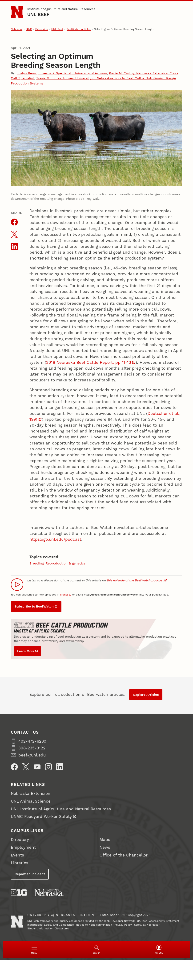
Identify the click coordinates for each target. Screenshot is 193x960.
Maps (105, 839)
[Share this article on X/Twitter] (14, 234)
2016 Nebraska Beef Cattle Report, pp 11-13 (88, 362)
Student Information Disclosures (48, 928)
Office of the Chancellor (124, 855)
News (105, 847)
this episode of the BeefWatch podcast (135, 580)
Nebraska (16, 29)
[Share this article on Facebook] (14, 222)
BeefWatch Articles (79, 29)
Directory (20, 839)
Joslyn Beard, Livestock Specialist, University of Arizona (62, 73)
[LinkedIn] (59, 766)
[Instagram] (48, 766)
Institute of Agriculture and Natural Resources (61, 9)
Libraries (19, 862)
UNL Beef (38, 14)
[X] (25, 766)
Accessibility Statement (164, 921)
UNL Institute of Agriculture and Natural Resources (61, 809)
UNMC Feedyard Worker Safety (41, 816)
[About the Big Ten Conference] (19, 892)
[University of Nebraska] (49, 892)
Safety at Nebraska (146, 924)
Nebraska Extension (30, 793)
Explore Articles (146, 694)
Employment (23, 847)
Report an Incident (30, 874)
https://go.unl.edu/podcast (55, 539)
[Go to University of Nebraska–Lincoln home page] (17, 12)
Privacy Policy (123, 924)
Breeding (36, 563)
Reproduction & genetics (65, 563)
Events (17, 855)
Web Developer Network (119, 921)
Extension (41, 29)
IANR (29, 29)
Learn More (25, 651)
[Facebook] (14, 766)
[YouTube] (37, 766)
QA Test (142, 921)
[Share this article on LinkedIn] (14, 246)
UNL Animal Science (31, 801)
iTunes (64, 594)
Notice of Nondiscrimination (94, 924)
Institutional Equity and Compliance (50, 924)
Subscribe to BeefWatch (34, 606)
